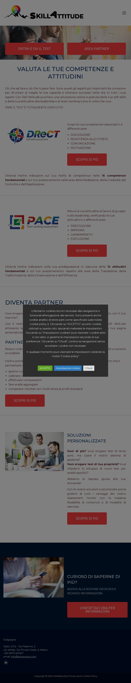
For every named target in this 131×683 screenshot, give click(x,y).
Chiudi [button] (88, 368)
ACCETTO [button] (45, 368)
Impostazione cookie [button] (68, 368)
